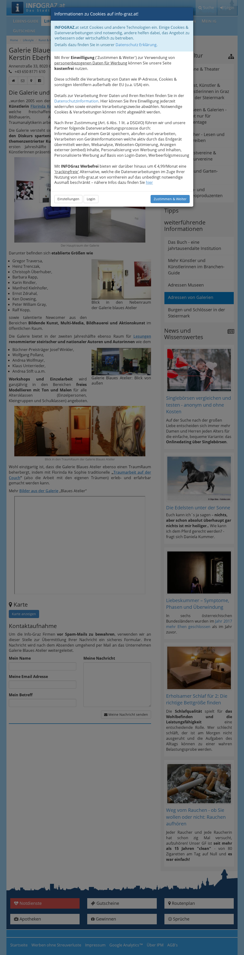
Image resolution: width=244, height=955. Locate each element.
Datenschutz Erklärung (136, 44)
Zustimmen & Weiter (170, 199)
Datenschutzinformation (76, 101)
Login (91, 199)
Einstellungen (68, 199)
